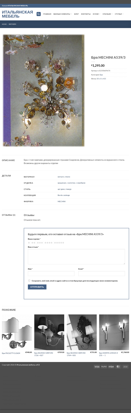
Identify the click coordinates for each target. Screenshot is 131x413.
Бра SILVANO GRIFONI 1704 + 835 (76, 354)
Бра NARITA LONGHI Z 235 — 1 (108, 354)
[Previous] (2, 338)
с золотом (71, 183)
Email (81, 269)
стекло (67, 177)
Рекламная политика (11, 396)
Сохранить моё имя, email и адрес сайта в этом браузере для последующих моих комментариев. (75, 281)
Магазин (12, 24)
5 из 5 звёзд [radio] (58, 242)
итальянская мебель (18, 6)
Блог (76, 14)
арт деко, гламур (64, 189)
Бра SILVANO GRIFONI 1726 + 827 (43, 354)
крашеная (62, 183)
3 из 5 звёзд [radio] (39, 242)
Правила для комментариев (14, 404)
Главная (47, 14)
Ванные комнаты (61, 14)
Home (4, 24)
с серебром (80, 183)
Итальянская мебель (17, 14)
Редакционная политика (77, 380)
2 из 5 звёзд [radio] (33, 242)
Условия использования (110, 380)
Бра (101, 75)
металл (61, 177)
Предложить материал (12, 388)
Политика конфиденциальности (113, 388)
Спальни (107, 14)
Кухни (96, 14)
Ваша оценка (34, 239)
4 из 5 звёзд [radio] (48, 242)
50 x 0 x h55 (101, 79)
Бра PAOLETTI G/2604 (11, 353)
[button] (39, 14)
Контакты (86, 14)
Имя (30, 269)
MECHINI (62, 201)
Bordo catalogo (64, 195)
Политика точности (10, 380)
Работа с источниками (12, 384)
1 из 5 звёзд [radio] (28, 242)
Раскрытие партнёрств (12, 400)
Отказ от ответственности (110, 384)
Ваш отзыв (33, 247)
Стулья (118, 14)
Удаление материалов (12, 392)
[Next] (129, 338)
